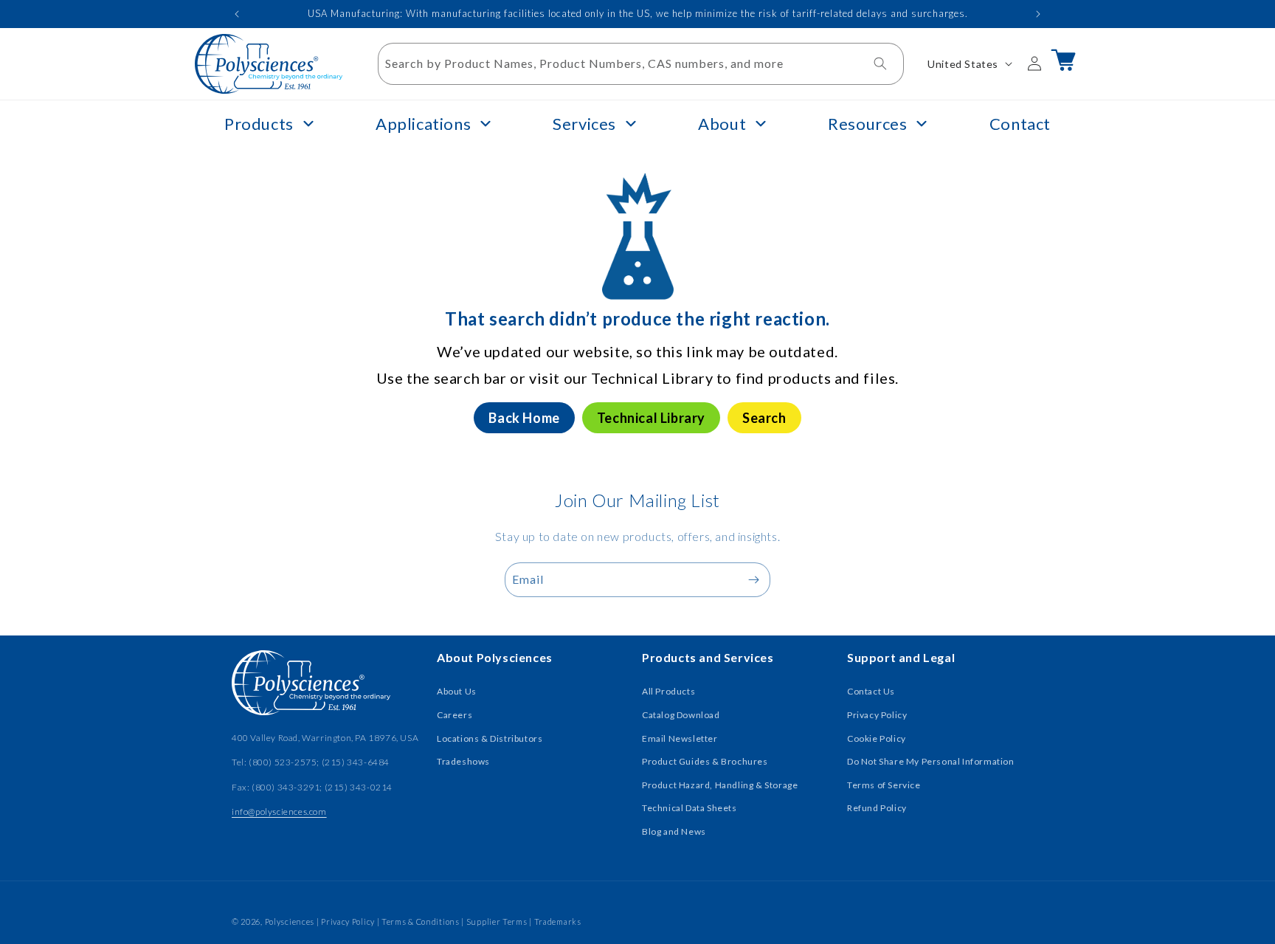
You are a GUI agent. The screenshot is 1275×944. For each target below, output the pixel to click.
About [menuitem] (722, 124)
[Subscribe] (753, 579)
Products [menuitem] (259, 124)
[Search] (880, 63)
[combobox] (641, 64)
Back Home (523, 418)
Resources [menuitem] (867, 124)
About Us (457, 691)
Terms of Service (884, 784)
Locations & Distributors (489, 738)
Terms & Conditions (420, 921)
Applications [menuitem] (423, 124)
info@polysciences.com (279, 811)
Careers (454, 714)
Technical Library (651, 418)
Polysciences (289, 921)
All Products (668, 691)
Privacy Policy (877, 714)
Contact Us (871, 691)
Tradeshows (463, 761)
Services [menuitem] (584, 124)
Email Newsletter (680, 738)
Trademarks (557, 921)
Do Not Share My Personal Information (931, 761)
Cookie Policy (876, 738)
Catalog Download (681, 714)
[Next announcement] (1038, 14)
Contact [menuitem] (1020, 124)
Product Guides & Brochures (705, 761)
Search (764, 418)
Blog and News (674, 831)
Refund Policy (877, 807)
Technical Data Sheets (689, 807)
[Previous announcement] (237, 14)
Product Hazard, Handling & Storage (720, 784)
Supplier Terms (497, 921)
